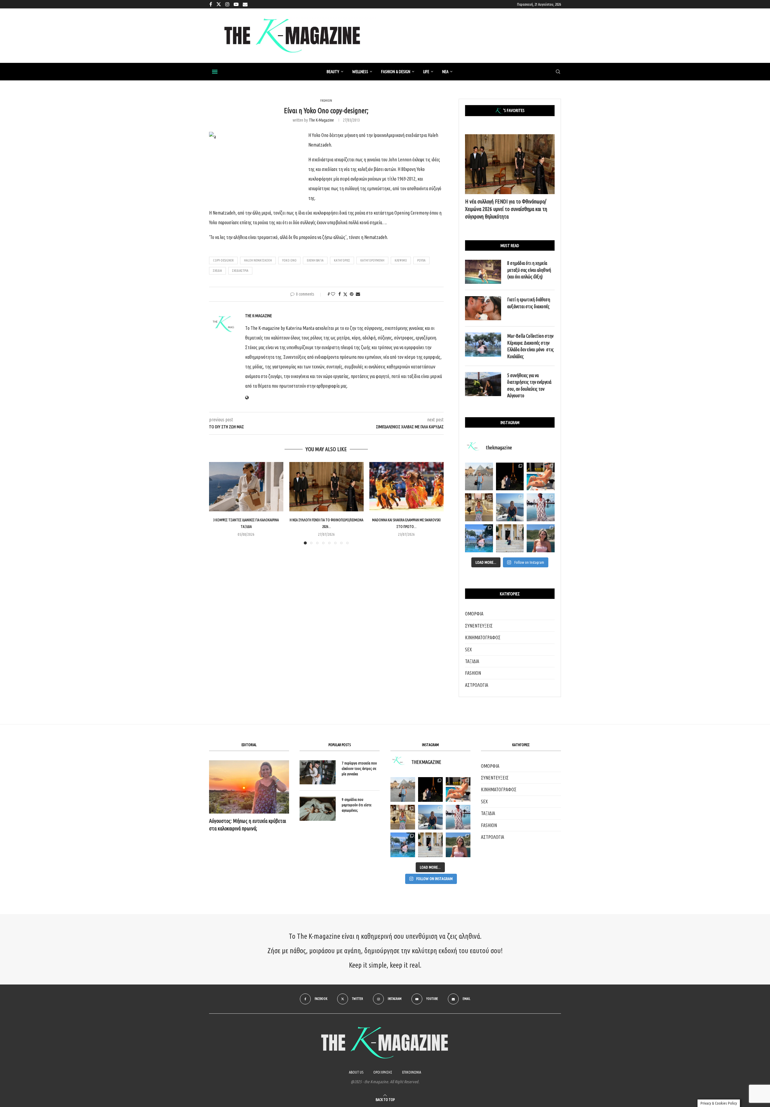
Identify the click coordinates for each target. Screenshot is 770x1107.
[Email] (245, 4)
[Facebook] (210, 4)
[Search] (558, 72)
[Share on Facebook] (339, 294)
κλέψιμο (401, 260)
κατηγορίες (342, 260)
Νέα (445, 71)
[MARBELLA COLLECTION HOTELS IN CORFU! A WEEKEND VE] (402, 845)
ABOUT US (356, 1072)
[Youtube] (236, 4)
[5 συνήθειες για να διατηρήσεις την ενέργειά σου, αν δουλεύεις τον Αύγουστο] (483, 384)
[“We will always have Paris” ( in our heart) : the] (479, 477)
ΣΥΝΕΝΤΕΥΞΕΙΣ (479, 625)
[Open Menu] (214, 71)
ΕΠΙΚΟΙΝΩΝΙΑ (411, 1072)
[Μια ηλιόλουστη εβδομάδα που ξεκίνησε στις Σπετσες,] (510, 538)
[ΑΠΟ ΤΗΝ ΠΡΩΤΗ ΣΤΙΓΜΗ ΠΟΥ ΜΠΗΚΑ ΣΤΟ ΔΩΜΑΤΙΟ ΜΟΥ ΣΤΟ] (458, 817)
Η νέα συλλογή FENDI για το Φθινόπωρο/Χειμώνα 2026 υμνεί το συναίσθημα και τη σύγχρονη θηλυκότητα (506, 208)
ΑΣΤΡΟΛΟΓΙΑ (476, 685)
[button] (217, 503)
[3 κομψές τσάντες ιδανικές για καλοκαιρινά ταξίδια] (246, 486)
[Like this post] (333, 294)
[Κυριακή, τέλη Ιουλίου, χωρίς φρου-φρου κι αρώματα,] (541, 477)
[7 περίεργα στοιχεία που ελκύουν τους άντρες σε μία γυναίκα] (318, 772)
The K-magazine (321, 120)
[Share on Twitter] (345, 294)
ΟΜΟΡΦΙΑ (474, 613)
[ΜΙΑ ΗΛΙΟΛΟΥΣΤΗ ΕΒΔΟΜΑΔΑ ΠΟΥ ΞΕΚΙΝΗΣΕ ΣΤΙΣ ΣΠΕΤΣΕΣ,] (430, 845)
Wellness (360, 71)
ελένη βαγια (315, 260)
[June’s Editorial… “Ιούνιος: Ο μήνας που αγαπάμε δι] (541, 538)
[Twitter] (218, 4)
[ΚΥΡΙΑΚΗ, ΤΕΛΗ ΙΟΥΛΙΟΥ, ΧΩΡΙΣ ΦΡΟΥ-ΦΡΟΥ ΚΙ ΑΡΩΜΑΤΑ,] (458, 789)
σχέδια (217, 270)
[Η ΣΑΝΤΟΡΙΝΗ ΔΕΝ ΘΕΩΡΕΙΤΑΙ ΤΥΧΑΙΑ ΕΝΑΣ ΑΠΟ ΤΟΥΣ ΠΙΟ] (430, 817)
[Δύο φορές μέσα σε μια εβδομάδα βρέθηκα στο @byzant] (479, 507)
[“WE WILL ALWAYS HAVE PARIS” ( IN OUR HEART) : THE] (402, 789)
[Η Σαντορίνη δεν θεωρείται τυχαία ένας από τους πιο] (510, 507)
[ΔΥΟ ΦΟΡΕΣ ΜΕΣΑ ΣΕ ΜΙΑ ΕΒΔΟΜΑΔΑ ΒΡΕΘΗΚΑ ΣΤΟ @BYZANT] (402, 817)
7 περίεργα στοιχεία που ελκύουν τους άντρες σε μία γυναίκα (359, 768)
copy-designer (223, 260)
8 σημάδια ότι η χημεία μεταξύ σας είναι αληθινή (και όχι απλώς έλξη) (529, 269)
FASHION (473, 673)
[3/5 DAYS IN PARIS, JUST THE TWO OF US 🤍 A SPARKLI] (430, 789)
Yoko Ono (289, 260)
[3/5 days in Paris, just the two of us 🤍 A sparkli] (510, 477)
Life (426, 71)
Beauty (333, 71)
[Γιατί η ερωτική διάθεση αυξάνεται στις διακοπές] (483, 308)
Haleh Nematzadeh (258, 260)
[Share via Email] (358, 294)
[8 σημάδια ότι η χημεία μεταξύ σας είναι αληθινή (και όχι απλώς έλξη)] (483, 272)
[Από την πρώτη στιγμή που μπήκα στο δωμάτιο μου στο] (541, 507)
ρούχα (421, 260)
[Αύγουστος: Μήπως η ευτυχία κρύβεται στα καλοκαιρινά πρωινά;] (249, 787)
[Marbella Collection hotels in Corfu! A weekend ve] (479, 538)
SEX (468, 649)
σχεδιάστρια (240, 270)
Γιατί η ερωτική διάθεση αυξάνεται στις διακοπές (528, 303)
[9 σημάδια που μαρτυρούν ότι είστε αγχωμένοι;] (318, 809)
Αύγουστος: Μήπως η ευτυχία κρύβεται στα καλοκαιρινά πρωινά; (247, 824)
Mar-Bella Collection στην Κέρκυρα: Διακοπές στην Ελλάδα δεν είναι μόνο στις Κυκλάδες (530, 346)
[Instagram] (227, 4)
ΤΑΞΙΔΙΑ (472, 661)
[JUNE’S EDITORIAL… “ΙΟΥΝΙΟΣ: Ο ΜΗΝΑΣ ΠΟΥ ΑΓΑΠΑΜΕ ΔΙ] (458, 845)
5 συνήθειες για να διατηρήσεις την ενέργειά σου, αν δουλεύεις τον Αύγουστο (529, 385)
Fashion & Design (395, 71)
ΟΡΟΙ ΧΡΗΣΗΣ (382, 1072)
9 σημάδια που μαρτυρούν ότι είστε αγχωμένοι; (356, 804)
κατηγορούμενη (372, 260)
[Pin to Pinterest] (351, 294)
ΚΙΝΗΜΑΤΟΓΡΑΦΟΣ (482, 637)
